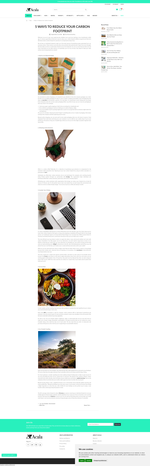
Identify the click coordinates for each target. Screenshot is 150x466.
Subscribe (117, 424)
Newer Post (87, 405)
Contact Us (62, 448)
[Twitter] (32, 445)
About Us (95, 438)
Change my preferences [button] (100, 460)
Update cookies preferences (7, 465)
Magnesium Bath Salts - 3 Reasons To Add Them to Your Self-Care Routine (115, 59)
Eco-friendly (45, 403)
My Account (107, 4)
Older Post (41, 405)
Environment (52, 403)
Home (26, 20)
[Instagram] (36, 445)
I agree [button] (82, 460)
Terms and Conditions (65, 441)
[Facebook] (28, 445)
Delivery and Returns (65, 438)
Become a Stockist (97, 441)
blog (30, 20)
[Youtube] (40, 445)
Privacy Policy (63, 443)
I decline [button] (88, 460)
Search (86, 9)
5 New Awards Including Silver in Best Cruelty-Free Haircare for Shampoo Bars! (115, 43)
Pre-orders (62, 446)
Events (122, 4)
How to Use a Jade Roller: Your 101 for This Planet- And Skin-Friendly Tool (111, 68)
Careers (95, 443)
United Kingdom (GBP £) (9, 455)
